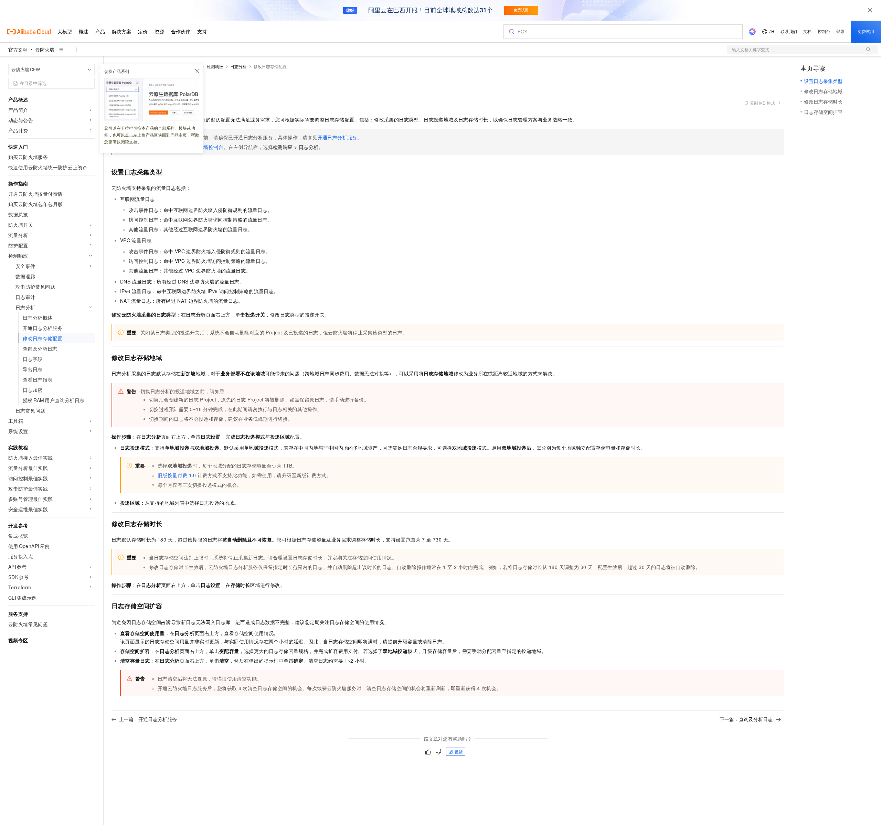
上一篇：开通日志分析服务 (148, 719)
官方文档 (18, 49)
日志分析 (238, 66)
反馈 (459, 751)
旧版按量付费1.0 (177, 475)
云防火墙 (44, 49)
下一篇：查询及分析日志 (746, 719)
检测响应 (215, 66)
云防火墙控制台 (206, 146)
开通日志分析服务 (337, 137)
